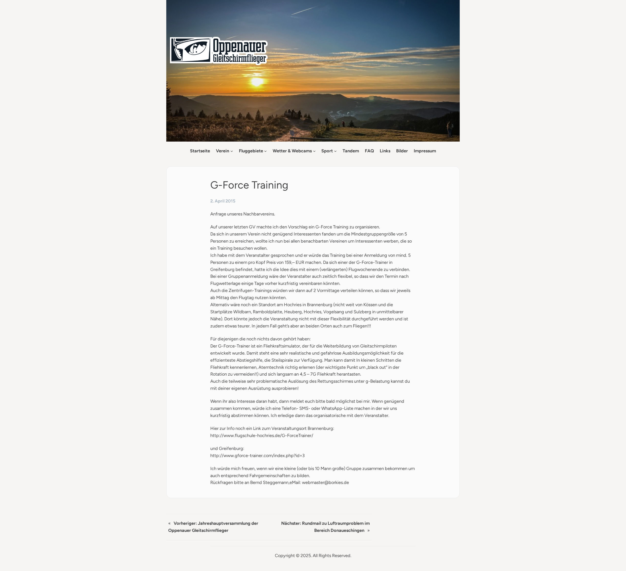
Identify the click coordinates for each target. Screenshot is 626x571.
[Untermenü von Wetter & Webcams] (314, 151)
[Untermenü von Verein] (231, 151)
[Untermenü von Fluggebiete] (265, 151)
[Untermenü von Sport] (335, 151)
